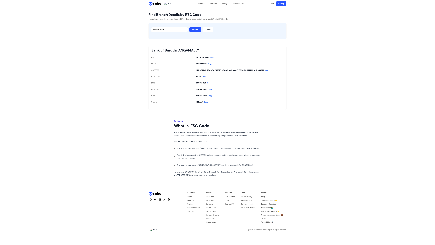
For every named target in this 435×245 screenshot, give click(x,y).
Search (195, 29)
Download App (238, 3)
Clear (208, 29)
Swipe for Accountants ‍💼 (272, 215)
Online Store (211, 207)
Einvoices (210, 197)
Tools (263, 218)
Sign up (281, 3)
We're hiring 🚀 (267, 222)
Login (271, 3)
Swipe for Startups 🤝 (270, 211)
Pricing (224, 3)
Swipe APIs (210, 218)
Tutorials (190, 211)
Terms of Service (248, 204)
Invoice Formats (193, 207)
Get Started (230, 197)
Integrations (211, 222)
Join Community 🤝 (269, 200)
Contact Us (229, 204)
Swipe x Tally (211, 211)
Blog (263, 197)
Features (213, 3)
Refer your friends (248, 207)
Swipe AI (209, 204)
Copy (212, 57)
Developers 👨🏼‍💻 (267, 207)
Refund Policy (246, 200)
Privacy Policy (246, 197)
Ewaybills (210, 200)
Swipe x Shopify (212, 215)
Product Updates (268, 204)
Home (189, 197)
